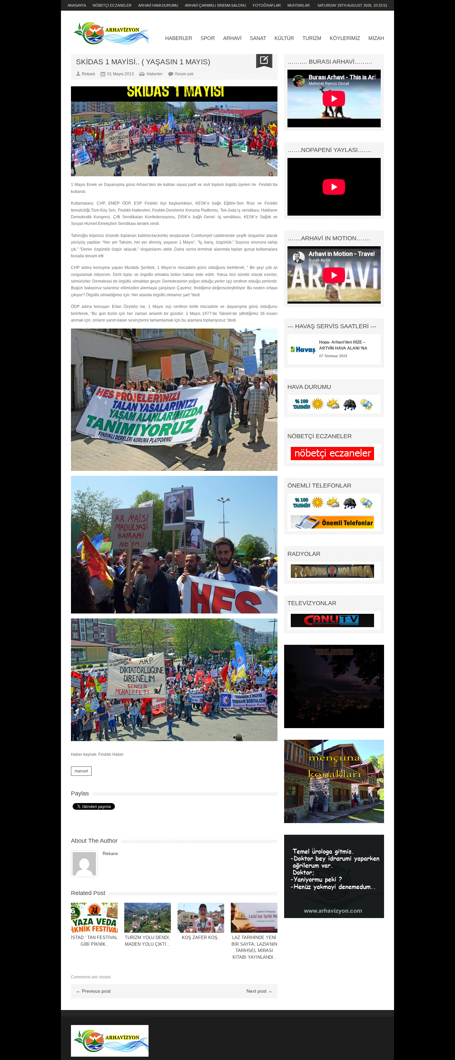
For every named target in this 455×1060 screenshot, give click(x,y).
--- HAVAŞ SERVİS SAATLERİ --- (331, 326)
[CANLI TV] (332, 620)
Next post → (259, 991)
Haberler (178, 38)
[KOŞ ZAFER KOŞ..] (201, 918)
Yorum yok (184, 74)
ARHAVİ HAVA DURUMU (158, 5)
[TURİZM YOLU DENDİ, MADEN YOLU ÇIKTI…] (147, 918)
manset (81, 771)
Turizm (311, 38)
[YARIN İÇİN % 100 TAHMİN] (332, 404)
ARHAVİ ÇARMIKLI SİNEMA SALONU (215, 5)
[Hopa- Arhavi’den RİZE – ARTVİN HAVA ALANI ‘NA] (303, 349)
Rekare (110, 853)
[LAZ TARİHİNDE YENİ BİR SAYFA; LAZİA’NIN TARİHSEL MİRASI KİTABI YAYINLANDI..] (254, 918)
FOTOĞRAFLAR (267, 5)
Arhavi (232, 38)
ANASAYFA (77, 5)
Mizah (376, 38)
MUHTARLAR (298, 5)
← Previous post (93, 991)
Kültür (284, 38)
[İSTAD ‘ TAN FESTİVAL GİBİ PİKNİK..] (94, 918)
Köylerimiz (345, 38)
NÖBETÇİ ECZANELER (112, 5)
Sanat (258, 38)
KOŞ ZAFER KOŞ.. (201, 937)
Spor (208, 38)
